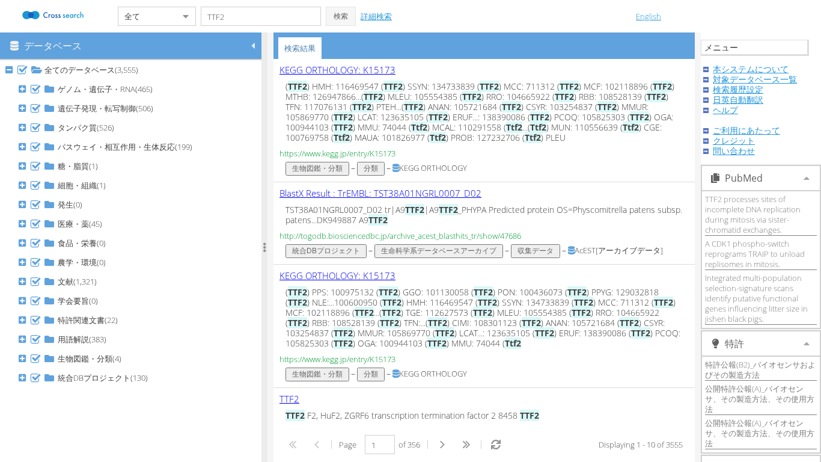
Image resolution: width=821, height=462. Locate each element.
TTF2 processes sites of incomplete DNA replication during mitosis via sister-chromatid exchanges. (753, 214)
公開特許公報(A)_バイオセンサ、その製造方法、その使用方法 (759, 398)
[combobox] (147, 16)
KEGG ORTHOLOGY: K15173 (337, 70)
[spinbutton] (379, 445)
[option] (484, 120)
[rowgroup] (133, 261)
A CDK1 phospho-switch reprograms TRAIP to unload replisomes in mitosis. (755, 254)
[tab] (300, 48)
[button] (341, 16)
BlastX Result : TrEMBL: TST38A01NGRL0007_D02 (380, 193)
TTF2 (289, 399)
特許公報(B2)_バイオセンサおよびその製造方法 (760, 369)
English (648, 16)
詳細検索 (376, 16)
